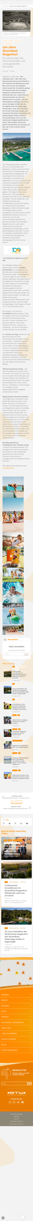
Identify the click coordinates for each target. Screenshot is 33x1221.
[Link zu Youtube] (22, 1102)
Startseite (4, 6)
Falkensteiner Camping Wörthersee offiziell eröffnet (19, 721)
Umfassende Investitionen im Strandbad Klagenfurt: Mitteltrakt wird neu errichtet (19, 675)
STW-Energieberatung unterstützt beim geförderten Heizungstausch (15, 850)
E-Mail (7, 654)
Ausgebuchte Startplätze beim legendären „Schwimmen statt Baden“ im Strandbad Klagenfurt (20, 761)
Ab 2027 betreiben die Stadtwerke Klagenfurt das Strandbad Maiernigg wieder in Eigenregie (20, 691)
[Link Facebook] (10, 1102)
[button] (1, 974)
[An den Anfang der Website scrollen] (22, 1217)
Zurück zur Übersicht (16, 803)
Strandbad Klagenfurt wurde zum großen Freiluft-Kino (19, 733)
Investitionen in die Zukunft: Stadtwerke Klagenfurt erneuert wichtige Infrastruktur (19, 707)
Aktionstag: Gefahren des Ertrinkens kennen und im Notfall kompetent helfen (20, 776)
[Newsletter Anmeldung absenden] (26, 654)
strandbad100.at (8, 468)
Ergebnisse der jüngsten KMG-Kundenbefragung (20, 746)
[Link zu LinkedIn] (18, 1102)
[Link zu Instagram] (14, 1102)
